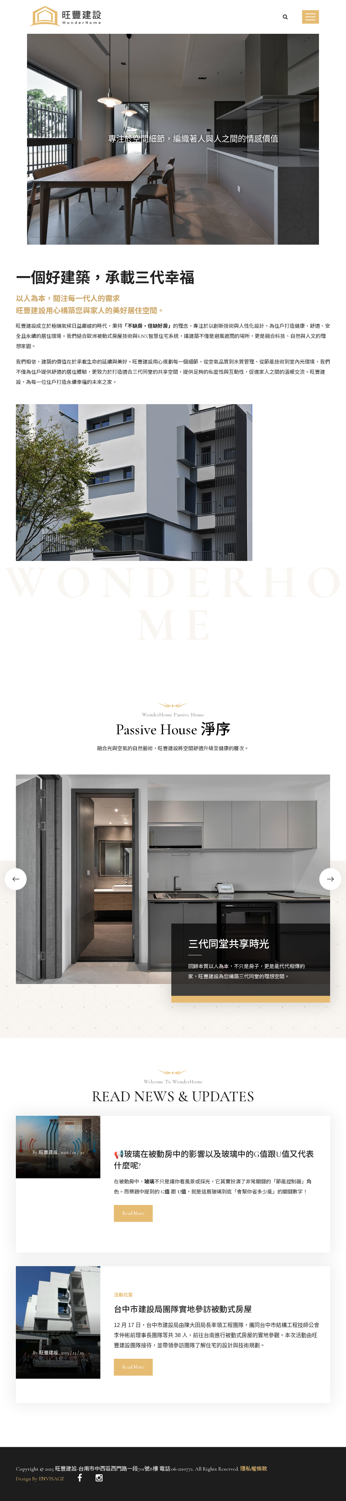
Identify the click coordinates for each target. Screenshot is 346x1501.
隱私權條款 (253, 1469)
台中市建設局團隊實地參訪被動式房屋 (183, 1309)
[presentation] (27, 159)
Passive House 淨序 (173, 729)
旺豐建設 (48, 1152)
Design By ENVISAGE (40, 1478)
